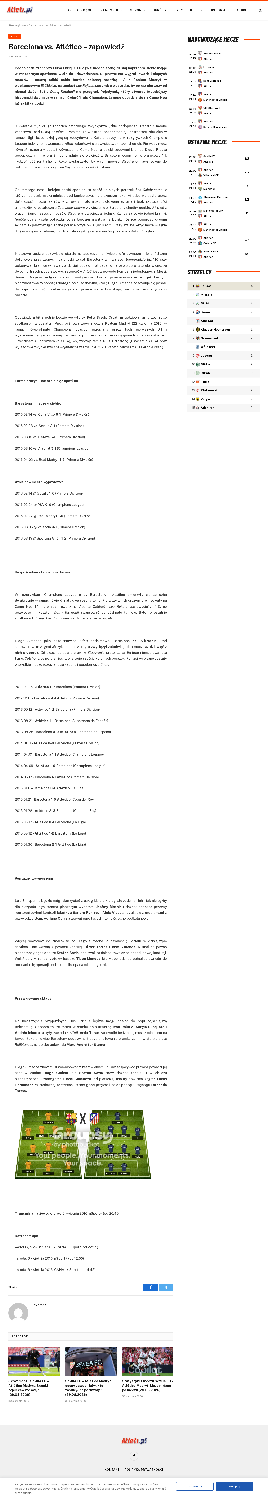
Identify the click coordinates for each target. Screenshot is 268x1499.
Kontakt (112, 1469)
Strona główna (17, 25)
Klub (194, 10)
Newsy (14, 36)
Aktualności (79, 10)
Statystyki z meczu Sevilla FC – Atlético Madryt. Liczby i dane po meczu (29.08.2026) (147, 1385)
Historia (218, 10)
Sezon (136, 10)
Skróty (160, 10)
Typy (178, 10)
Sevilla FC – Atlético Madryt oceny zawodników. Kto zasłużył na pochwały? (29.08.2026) (88, 1388)
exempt (40, 1305)
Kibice (241, 10)
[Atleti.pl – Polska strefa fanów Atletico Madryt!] (19, 10)
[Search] (260, 10)
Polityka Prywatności (144, 1469)
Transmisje (108, 10)
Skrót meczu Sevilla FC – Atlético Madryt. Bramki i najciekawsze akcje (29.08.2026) (28, 1388)
